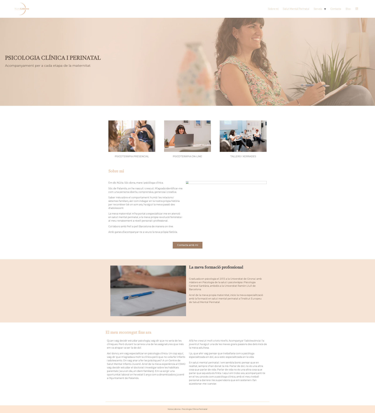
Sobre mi (273, 8)
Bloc (348, 8)
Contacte (335, 8)
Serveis (318, 8)
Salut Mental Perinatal (296, 8)
